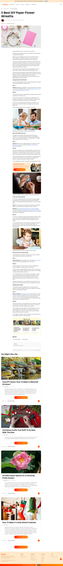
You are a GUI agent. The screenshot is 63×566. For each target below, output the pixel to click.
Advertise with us (23, 556)
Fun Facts (17, 4)
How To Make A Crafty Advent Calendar (19, 522)
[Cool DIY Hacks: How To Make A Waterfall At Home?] (21, 368)
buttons (36, 88)
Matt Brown (6, 434)
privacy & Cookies (54, 556)
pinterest (42, 556)
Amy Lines (11, 20)
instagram (42, 558)
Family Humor (27, 4)
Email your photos (19, 169)
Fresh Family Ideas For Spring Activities (35, 329)
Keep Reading (22, 397)
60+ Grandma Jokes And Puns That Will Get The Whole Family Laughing (29, 1)
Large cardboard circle (25, 293)
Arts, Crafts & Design (26, 326)
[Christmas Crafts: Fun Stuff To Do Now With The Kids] (21, 416)
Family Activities (11, 4)
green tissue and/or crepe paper (28, 209)
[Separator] (61, 559)
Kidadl (1, 9)
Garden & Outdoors (35, 326)
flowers (16, 56)
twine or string (37, 260)
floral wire (36, 211)
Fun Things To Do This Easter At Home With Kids (26, 329)
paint (16, 146)
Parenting (22, 4)
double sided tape (20, 90)
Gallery (4, 46)
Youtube (42, 561)
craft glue (27, 90)
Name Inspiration (33, 4)
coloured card (15, 295)
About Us (32, 555)
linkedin (42, 559)
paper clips (17, 144)
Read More (46, 1)
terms (52, 555)
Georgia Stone (6, 480)
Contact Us (22, 555)
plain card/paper (35, 208)
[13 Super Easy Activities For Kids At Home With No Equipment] (17, 322)
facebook (42, 555)
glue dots (18, 297)
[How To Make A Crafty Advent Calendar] (21, 508)
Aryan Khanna (6, 386)
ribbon (32, 144)
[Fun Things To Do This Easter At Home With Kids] (26, 322)
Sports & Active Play (17, 326)
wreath (32, 88)
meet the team (33, 556)
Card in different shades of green (24, 208)
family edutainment (34, 559)
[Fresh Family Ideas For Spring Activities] (36, 322)
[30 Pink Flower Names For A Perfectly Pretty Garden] (21, 462)
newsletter (32, 558)
